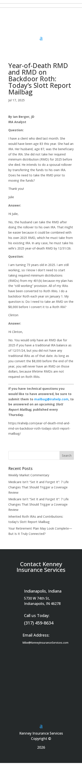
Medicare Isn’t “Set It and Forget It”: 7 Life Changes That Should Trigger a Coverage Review (38, 487)
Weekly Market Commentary (28, 475)
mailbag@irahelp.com (51, 399)
